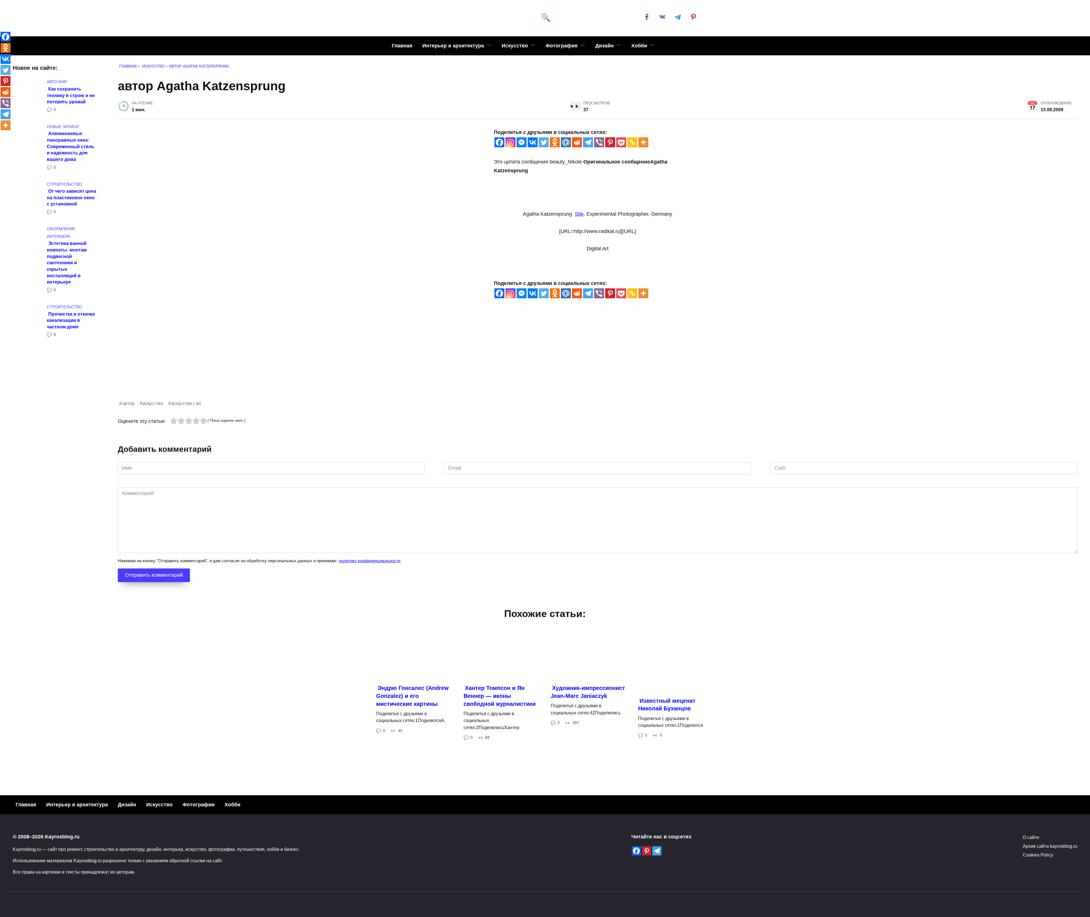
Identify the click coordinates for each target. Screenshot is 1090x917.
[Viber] (599, 142)
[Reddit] (577, 142)
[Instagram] (510, 142)
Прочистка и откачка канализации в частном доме (71, 320)
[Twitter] (544, 142)
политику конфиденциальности (369, 560)
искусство (152, 403)
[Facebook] (499, 142)
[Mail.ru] (566, 142)
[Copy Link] (632, 142)
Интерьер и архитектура (453, 46)
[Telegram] (588, 142)
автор (128, 403)
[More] (643, 142)
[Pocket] (621, 142)
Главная (402, 46)
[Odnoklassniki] (555, 142)
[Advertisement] (288, 360)
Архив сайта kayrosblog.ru (1050, 846)
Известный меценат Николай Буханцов (666, 705)
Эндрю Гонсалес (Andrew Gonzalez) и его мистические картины (412, 696)
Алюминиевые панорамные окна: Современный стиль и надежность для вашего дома (70, 146)
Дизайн (604, 46)
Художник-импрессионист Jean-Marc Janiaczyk (588, 692)
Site (579, 214)
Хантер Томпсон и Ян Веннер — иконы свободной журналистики (500, 696)
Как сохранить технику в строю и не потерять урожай (71, 95)
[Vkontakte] (533, 142)
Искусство (515, 46)
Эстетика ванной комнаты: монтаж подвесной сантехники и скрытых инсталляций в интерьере (67, 262)
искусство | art (186, 403)
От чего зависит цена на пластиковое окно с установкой (71, 197)
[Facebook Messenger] (522, 142)
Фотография (562, 46)
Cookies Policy (1038, 854)
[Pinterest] (610, 142)
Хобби (639, 46)
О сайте (1031, 837)
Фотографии (199, 804)
